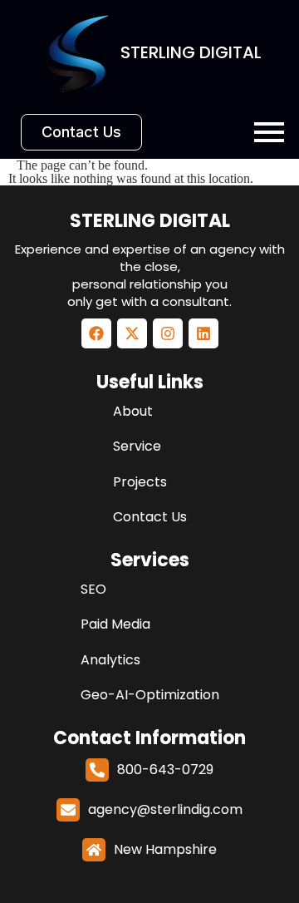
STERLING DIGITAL (150, 221)
